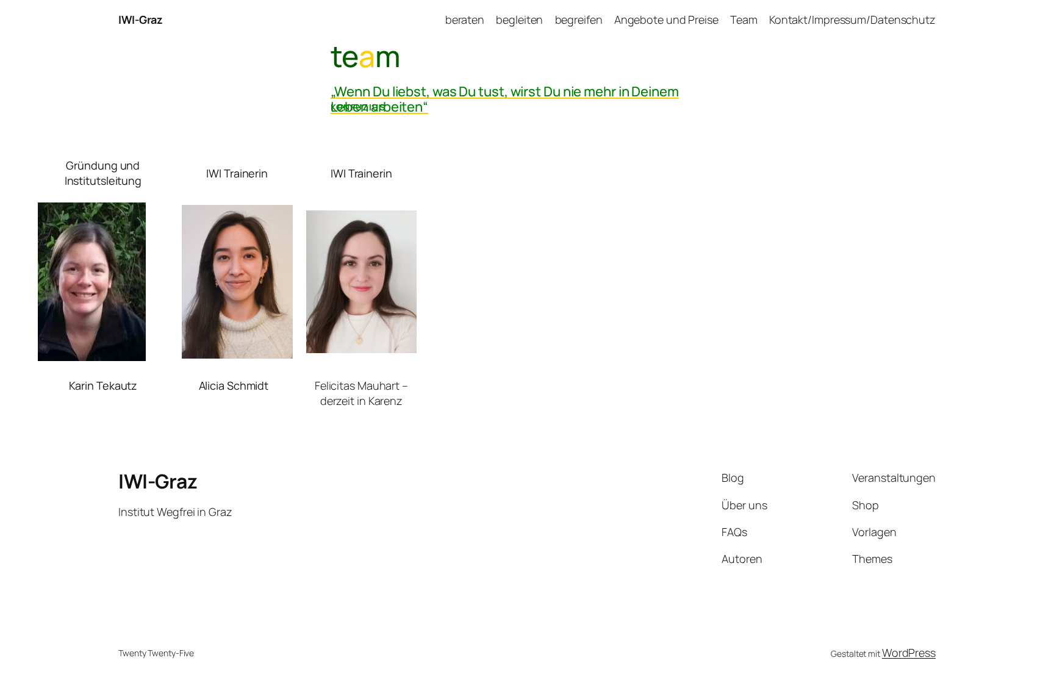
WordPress (909, 652)
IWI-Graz (140, 19)
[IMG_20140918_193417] (92, 356)
